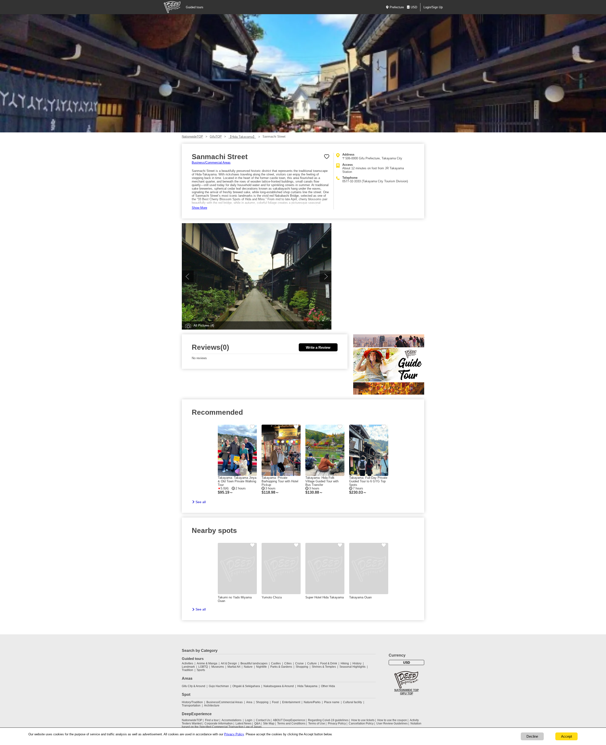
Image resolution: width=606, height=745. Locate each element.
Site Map (268, 723)
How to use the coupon (392, 720)
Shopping (302, 666)
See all (201, 502)
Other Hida (328, 686)
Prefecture (397, 7)
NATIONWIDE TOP (406, 690)
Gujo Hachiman (219, 686)
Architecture (211, 705)
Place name (332, 702)
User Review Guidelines (392, 723)
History (356, 663)
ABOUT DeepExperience (289, 720)
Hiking (345, 663)
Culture (312, 663)
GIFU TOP (406, 693)
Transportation (191, 705)
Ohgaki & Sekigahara (246, 686)
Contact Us (263, 720)
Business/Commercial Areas (211, 162)
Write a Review (318, 347)
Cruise (299, 663)
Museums (217, 666)
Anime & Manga (207, 663)
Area (249, 702)
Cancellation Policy (361, 723)
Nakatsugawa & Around (278, 686)
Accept (566, 736)
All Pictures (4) (204, 325)
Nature (248, 666)
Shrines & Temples (324, 666)
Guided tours (194, 7)
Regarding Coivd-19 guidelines (328, 720)
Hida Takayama (307, 686)
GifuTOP (216, 136)
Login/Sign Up (433, 7)
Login (248, 720)
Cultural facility (352, 702)
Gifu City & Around (193, 686)
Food (275, 702)
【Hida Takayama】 (242, 137)
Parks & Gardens (281, 666)
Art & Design (229, 663)
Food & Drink (328, 663)
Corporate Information (219, 723)
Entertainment (291, 702)
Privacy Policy (337, 723)
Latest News (243, 723)
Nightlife (261, 666)
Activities (187, 663)
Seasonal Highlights (352, 666)
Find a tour (212, 720)
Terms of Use (316, 723)
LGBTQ (203, 666)
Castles (276, 663)
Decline (532, 736)
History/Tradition (192, 702)
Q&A (257, 723)
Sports (201, 670)
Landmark (188, 666)
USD (414, 7)
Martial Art (233, 666)
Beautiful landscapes (254, 663)
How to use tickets (362, 720)
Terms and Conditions (291, 723)
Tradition (187, 670)
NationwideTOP (192, 136)
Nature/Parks (312, 702)
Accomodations (231, 720)
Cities (288, 663)
